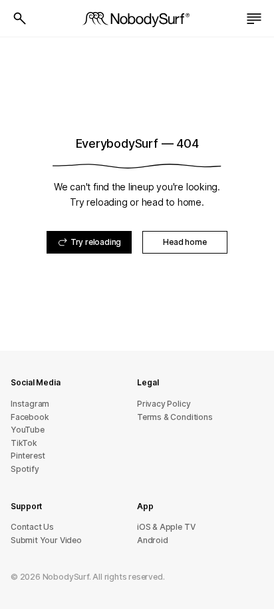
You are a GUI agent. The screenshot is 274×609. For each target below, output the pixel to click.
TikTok (24, 443)
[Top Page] (137, 18)
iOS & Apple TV (166, 527)
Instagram (30, 404)
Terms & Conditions (175, 417)
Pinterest (28, 456)
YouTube (28, 430)
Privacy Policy (163, 404)
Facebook (30, 417)
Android (152, 540)
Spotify (25, 469)
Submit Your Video (46, 540)
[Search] (20, 18)
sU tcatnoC (32, 527)
